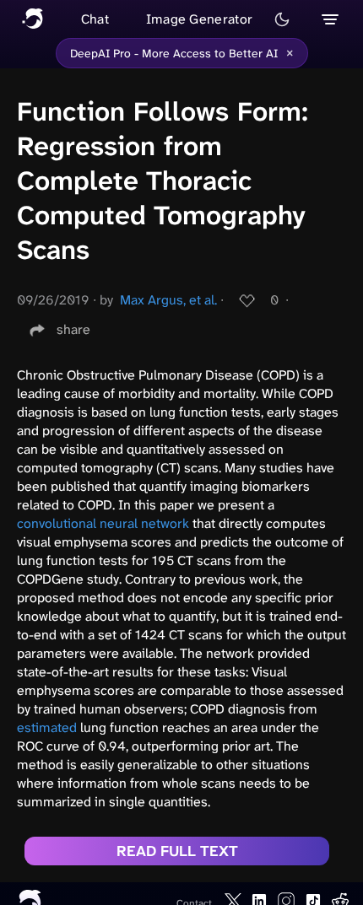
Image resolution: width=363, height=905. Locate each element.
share (73, 329)
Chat (95, 19)
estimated (47, 727)
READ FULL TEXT (177, 851)
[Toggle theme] (281, 19)
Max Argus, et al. (168, 300)
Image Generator (199, 19)
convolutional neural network (103, 523)
